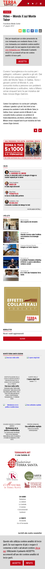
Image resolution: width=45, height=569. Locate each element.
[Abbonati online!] (32, 4)
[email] (20, 32)
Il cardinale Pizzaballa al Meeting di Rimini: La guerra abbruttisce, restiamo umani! (31, 262)
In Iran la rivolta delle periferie (14, 196)
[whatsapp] (24, 32)
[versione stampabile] (40, 32)
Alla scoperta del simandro (29, 222)
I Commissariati (22, 510)
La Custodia (22, 504)
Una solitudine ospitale (33, 426)
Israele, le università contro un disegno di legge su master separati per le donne (21, 176)
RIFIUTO (29, 563)
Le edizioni (22, 502)
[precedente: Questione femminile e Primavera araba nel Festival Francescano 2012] (35, 130)
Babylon (12, 184)
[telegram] (28, 32)
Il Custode (22, 507)
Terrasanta (22, 521)
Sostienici (22, 512)
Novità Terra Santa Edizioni (13, 354)
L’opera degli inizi (33, 379)
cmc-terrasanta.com (12, 50)
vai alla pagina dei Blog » (34, 209)
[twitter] (36, 32)
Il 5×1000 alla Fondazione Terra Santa (31, 274)
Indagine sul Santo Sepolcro (29, 247)
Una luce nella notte (12, 386)
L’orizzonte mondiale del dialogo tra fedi (17, 205)
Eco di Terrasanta (22, 523)
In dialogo (13, 203)
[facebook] (32, 32)
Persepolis (13, 194)
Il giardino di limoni (17, 173)
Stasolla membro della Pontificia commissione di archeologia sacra (31, 236)
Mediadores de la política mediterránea (12, 429)
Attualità (7, 12)
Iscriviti (22, 338)
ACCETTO (22, 61)
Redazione (22, 499)
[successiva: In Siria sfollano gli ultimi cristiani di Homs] (40, 130)
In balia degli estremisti (12, 187)
